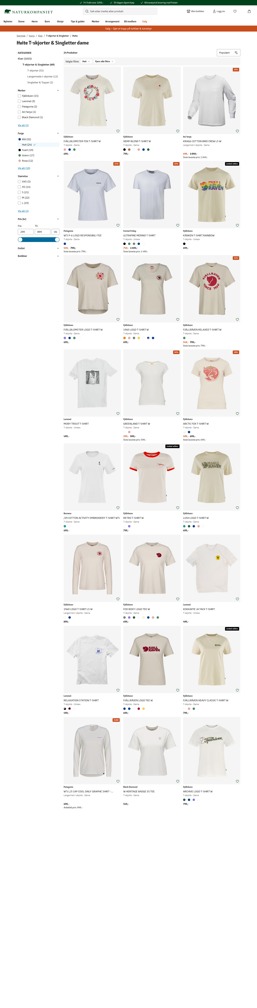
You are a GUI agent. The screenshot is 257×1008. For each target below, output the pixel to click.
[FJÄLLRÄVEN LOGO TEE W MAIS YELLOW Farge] (143, 708)
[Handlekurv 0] (250, 10)
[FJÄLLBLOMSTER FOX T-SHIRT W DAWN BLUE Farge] (69, 149)
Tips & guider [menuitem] (78, 21)
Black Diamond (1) (32, 117)
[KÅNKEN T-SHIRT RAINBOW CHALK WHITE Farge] (189, 243)
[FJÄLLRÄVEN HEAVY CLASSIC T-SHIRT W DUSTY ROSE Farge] (189, 708)
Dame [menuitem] (21, 21)
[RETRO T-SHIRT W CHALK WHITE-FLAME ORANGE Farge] (125, 526)
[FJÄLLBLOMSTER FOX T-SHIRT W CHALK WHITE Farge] (79, 149)
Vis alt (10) (24, 168)
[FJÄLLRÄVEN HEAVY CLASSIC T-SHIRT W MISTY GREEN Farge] (193, 708)
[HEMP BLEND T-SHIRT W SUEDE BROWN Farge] (129, 149)
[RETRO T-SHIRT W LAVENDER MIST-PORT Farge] (129, 526)
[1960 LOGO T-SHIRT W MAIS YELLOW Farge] (138, 338)
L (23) (25, 203)
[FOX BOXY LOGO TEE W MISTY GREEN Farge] (157, 617)
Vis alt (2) (23, 125)
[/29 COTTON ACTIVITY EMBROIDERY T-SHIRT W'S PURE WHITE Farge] (69, 526)
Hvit (84, 61)
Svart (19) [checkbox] (27, 150)
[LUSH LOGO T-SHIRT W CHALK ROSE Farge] (198, 526)
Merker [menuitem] (95, 21)
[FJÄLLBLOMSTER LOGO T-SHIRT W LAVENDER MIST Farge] (65, 338)
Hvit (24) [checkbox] (27, 144)
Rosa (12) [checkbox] (27, 160)
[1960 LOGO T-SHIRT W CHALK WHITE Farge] (143, 338)
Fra (19, 226)
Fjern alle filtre (102, 61)
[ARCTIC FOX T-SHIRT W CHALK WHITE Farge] (185, 432)
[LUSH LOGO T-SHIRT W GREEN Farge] (189, 526)
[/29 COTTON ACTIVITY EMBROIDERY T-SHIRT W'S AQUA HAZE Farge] (65, 526)
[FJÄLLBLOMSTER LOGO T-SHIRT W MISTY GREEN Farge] (74, 338)
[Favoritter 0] (236, 10)
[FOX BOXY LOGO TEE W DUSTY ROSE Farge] (153, 617)
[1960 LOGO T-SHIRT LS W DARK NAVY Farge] (69, 617)
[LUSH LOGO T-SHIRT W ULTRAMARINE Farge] (193, 526)
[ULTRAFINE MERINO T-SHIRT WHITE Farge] (143, 243)
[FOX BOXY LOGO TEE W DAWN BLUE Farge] (148, 617)
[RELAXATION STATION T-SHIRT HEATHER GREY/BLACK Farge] (65, 708)
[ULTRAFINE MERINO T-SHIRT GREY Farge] (134, 243)
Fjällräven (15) (30, 95)
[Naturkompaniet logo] (28, 11)
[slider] (20, 239)
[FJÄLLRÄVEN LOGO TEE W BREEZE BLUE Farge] (129, 708)
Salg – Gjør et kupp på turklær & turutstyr (128, 28)
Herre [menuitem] (35, 21)
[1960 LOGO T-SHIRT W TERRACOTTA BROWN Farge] (125, 338)
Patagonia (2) (29, 106)
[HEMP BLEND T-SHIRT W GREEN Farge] (148, 149)
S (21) (25, 192)
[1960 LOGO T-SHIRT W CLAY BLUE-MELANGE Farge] (148, 338)
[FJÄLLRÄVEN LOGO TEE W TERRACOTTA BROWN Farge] (138, 708)
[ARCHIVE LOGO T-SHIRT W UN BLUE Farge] (189, 799)
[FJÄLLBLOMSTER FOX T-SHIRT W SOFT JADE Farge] (74, 149)
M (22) (25, 197)
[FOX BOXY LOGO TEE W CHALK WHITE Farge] (138, 617)
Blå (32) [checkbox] (26, 139)
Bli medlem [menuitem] (130, 21)
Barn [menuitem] (47, 21)
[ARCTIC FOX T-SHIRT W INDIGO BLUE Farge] (189, 432)
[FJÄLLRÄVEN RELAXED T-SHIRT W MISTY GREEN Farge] (185, 338)
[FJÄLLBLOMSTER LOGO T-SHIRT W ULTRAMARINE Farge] (69, 338)
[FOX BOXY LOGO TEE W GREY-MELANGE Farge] (125, 617)
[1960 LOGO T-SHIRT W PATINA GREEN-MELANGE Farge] (134, 338)
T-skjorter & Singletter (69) (39, 64)
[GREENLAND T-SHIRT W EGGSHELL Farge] (125, 432)
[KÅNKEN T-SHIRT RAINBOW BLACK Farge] (185, 243)
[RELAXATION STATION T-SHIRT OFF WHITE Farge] (74, 708)
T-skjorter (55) (35, 70)
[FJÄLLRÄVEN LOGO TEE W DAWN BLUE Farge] (125, 708)
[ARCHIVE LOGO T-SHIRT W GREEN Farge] (185, 799)
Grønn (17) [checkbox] (28, 155)
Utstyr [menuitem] (60, 21)
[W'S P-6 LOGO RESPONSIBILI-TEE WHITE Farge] (69, 243)
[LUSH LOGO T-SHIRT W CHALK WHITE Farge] (203, 526)
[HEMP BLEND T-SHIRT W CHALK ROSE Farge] (138, 149)
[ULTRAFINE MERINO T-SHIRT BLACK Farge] (125, 243)
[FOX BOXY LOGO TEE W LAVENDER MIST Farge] (129, 617)
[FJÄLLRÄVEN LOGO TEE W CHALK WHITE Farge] (134, 708)
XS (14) (26, 186)
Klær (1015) (25, 58)
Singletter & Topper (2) (40, 82)
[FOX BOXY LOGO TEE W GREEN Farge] (134, 617)
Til (36, 226)
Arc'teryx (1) (29, 111)
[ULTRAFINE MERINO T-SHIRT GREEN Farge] (129, 243)
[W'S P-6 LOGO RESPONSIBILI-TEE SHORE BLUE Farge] (65, 243)
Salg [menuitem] (144, 21)
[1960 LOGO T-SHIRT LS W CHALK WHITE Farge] (65, 617)
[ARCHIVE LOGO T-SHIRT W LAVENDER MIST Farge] (193, 799)
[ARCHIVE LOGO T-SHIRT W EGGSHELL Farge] (198, 799)
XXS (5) (26, 181)
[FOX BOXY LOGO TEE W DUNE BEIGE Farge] (143, 617)
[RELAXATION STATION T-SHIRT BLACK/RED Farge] (69, 708)
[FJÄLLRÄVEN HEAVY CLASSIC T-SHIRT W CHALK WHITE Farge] (185, 708)
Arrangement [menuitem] (112, 21)
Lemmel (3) (28, 101)
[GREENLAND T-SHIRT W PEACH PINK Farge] (129, 432)
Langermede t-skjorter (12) (42, 76)
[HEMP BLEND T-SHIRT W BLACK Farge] (125, 149)
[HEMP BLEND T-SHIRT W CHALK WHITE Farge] (134, 149)
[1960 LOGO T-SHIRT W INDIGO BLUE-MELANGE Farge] (153, 338)
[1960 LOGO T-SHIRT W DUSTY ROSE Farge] (129, 338)
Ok (55, 232)
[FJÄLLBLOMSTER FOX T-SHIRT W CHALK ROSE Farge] (65, 149)
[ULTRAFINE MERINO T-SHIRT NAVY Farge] (138, 243)
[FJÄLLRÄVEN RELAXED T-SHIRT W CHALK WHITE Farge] (189, 338)
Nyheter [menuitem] (8, 21)
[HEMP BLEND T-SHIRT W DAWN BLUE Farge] (143, 149)
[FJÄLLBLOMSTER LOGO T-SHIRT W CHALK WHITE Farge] (79, 338)
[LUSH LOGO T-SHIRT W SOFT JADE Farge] (185, 526)
